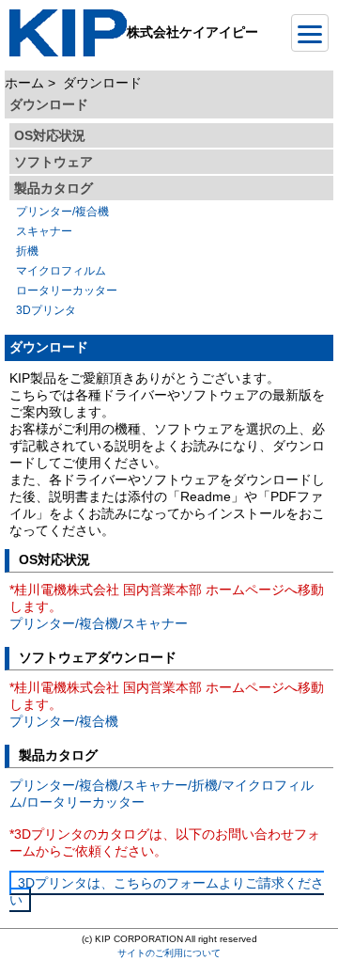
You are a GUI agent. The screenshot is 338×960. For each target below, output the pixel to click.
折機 (27, 251)
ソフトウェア (53, 161)
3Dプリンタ (46, 310)
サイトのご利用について (169, 953)
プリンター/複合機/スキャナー (98, 623)
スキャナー (44, 231)
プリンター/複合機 (62, 211)
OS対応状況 (49, 135)
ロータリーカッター (66, 290)
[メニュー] (310, 33)
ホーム (24, 82)
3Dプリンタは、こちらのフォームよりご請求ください (166, 891)
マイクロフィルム (61, 270)
